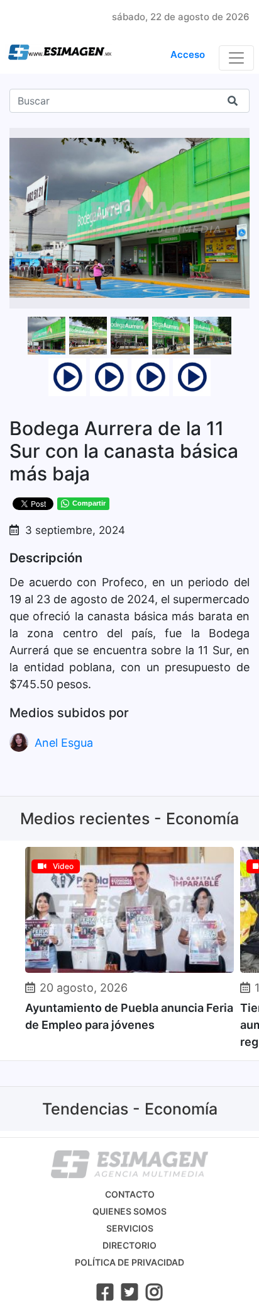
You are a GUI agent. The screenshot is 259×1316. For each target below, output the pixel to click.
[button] (238, 139)
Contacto (130, 1194)
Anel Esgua (64, 742)
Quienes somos (129, 1211)
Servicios (129, 1228)
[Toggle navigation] (236, 58)
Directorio (129, 1245)
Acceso (187, 54)
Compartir (89, 503)
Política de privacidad (129, 1262)
